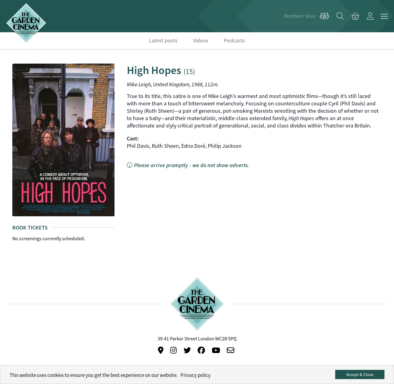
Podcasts (234, 40)
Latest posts (163, 40)
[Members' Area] (306, 16)
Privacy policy (195, 375)
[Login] (370, 16)
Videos (200, 40)
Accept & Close (359, 374)
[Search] (340, 16)
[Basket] (355, 16)
